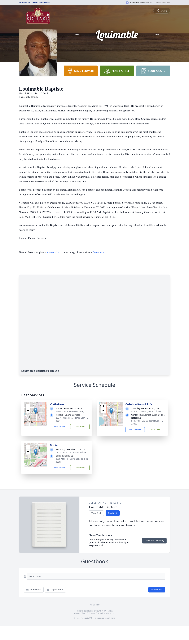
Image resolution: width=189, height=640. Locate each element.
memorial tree (54, 252)
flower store (99, 252)
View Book (96, 513)
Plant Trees (80, 426)
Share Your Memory (154, 540)
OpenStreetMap (97, 618)
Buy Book (112, 513)
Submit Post (157, 589)
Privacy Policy (86, 613)
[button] (36, 411)
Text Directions (59, 426)
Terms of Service (102, 613)
